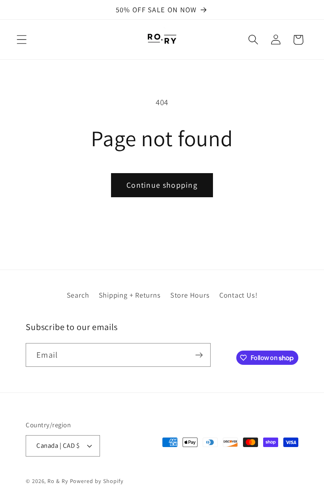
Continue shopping (162, 185)
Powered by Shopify (97, 481)
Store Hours (190, 295)
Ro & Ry (57, 481)
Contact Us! (238, 295)
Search (78, 295)
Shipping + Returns (130, 295)
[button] (21, 39)
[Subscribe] (199, 355)
